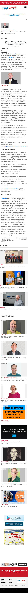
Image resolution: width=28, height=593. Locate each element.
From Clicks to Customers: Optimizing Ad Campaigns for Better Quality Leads (13, 485)
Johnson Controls (15, 54)
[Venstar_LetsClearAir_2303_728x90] (14, 564)
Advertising (17, 585)
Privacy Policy (23, 585)
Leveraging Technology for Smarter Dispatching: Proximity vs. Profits (12, 337)
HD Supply (12, 57)
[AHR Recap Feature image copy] (14, 520)
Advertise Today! (5, 422)
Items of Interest (4, 334)
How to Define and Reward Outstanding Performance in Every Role (13, 401)
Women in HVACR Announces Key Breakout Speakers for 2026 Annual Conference (13, 288)
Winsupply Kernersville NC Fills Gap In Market (11, 309)
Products (3, 582)
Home (2, 579)
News (2, 581)
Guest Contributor (5, 355)
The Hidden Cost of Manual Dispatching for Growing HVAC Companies (13, 358)
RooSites (14, 591)
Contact (10, 582)
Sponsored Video (4, 440)
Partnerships (12, 29)
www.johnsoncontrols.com (10, 146)
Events (7, 29)
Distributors (3, 29)
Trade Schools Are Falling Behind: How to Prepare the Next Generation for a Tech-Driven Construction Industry (14, 379)
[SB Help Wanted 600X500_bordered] (14, 536)
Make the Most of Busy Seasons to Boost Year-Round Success (13, 464)
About (9, 581)
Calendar (10, 579)
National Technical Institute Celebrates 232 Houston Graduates (12, 266)
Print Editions (4, 585)
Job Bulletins (11, 585)
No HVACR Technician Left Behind (9, 506)
